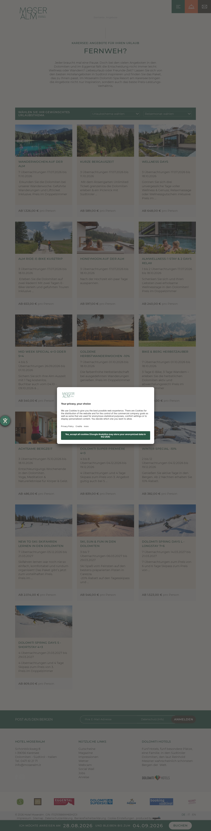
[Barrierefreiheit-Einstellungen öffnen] (5, 421)
